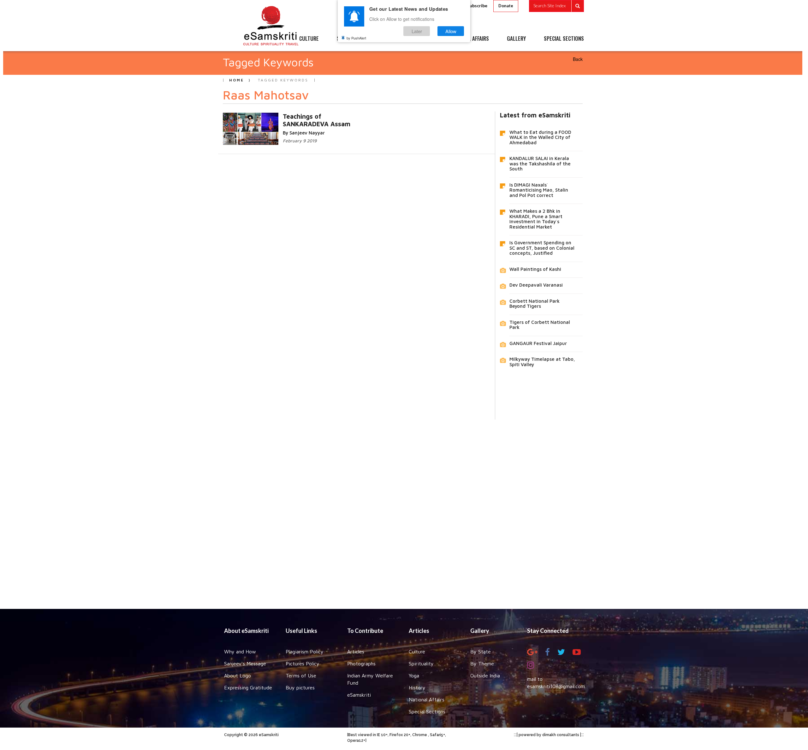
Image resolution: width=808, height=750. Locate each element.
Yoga (414, 675)
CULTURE (309, 38)
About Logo (237, 675)
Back (578, 59)
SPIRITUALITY (351, 38)
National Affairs (426, 699)
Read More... (321, 116)
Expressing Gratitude (248, 687)
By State (480, 651)
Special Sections (427, 711)
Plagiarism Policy (305, 651)
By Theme (482, 663)
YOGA (389, 38)
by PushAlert (356, 37)
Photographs (361, 663)
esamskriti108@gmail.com (556, 686)
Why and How (240, 651)
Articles (355, 651)
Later (417, 31)
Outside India (485, 675)
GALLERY (516, 38)
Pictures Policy (302, 663)
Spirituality (421, 663)
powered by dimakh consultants (549, 735)
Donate (505, 5)
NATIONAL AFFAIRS (469, 38)
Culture (417, 651)
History (417, 687)
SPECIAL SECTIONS (564, 38)
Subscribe (477, 5)
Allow (450, 31)
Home (236, 80)
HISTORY (422, 38)
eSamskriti (359, 695)
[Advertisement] (404, 509)
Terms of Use (301, 675)
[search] (556, 6)
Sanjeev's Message (245, 663)
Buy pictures (300, 687)
